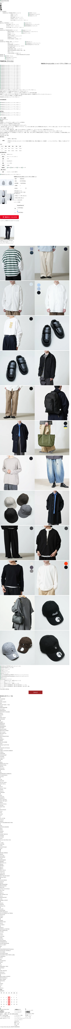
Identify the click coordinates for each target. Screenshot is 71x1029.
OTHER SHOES (14, 38)
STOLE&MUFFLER (16, 46)
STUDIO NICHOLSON (4, 943)
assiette (1, 714)
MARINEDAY (2, 857)
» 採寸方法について (18, 190)
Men (5, 682)
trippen (1, 962)
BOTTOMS (17, 17)
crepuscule (2, 758)
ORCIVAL (2, 904)
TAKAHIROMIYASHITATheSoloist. (7, 949)
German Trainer (3, 788)
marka (1, 858)
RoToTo (1, 923)
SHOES (1, 28)
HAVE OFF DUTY (3, 801)
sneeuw (1, 934)
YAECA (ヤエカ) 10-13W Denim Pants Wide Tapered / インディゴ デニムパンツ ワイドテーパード (7, 242)
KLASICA (2, 835)
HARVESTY (2, 798)
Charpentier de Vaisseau (5, 747)
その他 (15, 1025)
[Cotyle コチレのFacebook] (1, 6)
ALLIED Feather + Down (5, 704)
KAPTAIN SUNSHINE (4, 827)
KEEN (1, 829)
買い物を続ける (17, 193)
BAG (10, 43)
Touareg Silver (3, 960)
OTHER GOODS (14, 53)
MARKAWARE (3, 860)
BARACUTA (2, 723)
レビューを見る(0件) (18, 200)
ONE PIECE (16, 13)
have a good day (3, 799)
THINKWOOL (2, 956)
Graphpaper (2, 792)
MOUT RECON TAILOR (4, 875)
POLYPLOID (2, 914)
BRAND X (2, 739)
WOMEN (4, 11)
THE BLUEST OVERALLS (5, 950)
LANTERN (2, 844)
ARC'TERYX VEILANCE (5, 712)
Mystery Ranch (3, 877)
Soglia (1, 937)
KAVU (1, 828)
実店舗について (28, 1015)
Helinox (1, 802)
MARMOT (2, 861)
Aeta (1, 703)
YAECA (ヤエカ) (6, 61)
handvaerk (2, 796)
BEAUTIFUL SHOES (4, 730)
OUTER (17, 18)
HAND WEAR (15, 49)
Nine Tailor (2, 890)
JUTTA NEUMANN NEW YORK (6, 822)
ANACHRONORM (3, 707)
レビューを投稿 (17, 202)
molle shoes (2, 873)
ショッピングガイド (18, 1019)
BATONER (2, 727)
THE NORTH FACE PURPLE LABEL (7, 955)
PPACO (1, 916)
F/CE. (1, 779)
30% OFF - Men (26, 686)
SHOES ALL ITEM (4, 30)
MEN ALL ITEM (3, 23)
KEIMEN (2, 831)
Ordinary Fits (2, 906)
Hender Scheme (3, 804)
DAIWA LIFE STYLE (4, 763)
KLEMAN (2, 837)
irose (1, 812)
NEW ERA (2, 887)
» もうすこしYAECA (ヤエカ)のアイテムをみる (9, 220)
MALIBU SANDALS (4, 852)
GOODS (1, 40)
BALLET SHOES (15, 36)
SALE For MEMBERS (8, 684)
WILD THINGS (3, 979)
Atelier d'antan (3, 717)
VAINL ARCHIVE (3, 970)
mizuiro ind (2, 871)
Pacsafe (1, 909)
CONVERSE (2, 753)
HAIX (1, 795)
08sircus (1, 988)
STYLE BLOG (27, 54)
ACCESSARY (13, 44)
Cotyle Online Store (5, 1026)
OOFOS (1, 903)
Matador (1, 864)
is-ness (1, 814)
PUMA (1, 917)
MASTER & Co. (3, 862)
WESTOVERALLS (3, 978)
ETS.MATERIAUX (3, 775)
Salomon (2, 927)
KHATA (1, 832)
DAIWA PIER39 (3, 765)
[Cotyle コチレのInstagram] (1, 4)
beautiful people (3, 729)
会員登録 (16, 1014)
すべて (1, 11)
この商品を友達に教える (19, 197)
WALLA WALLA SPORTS (5, 976)
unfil (1, 965)
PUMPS (11, 34)
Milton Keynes (3, 870)
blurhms (1, 735)
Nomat (1, 896)
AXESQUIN (2, 719)
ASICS (1, 713)
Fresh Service (3, 783)
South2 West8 (3, 940)
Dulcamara (2, 768)
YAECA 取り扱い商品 (4, 135)
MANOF (1, 854)
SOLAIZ (1, 939)
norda (1, 898)
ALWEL (1, 706)
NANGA (1, 883)
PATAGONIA (2, 910)
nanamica (2, 881)
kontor (1, 838)
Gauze (1, 786)
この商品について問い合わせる (20, 195)
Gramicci (2, 791)
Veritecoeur (2, 972)
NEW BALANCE (3, 885)
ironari (1, 811)
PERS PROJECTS (4, 911)
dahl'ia (1, 762)
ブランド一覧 (28, 1016)
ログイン (2, 2)
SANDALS (12, 37)
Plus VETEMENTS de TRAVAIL (6, 913)
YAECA (1, 983)
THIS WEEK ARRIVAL (4, 689)
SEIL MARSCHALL (4, 930)
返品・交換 (16, 1024)
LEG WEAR (11, 47)
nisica (1, 891)
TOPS (14, 14)
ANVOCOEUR (3, 710)
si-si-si (1, 933)
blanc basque (2, 732)
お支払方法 (16, 1021)
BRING (1, 740)
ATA (1, 716)
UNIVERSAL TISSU (4, 966)
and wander (2, 709)
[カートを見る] (1, 10)
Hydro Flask (2, 806)
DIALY (23, 54)
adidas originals (3, 701)
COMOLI (2, 752)
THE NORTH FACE (4, 953)
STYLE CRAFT (3, 944)
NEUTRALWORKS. (4, 884)
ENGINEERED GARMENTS (5, 773)
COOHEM (2, 756)
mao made (2, 855)
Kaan (1, 825)
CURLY (1, 759)
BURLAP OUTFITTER (4, 745)
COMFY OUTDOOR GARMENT (6, 750)
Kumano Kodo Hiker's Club (5, 840)
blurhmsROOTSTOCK (4, 736)
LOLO (1, 848)
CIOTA (1, 749)
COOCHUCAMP (3, 755)
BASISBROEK (3, 726)
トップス (8, 682)
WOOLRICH (2, 980)
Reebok (1, 920)
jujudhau (1, 821)
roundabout (2, 924)
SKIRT (14, 15)
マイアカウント (17, 1016)
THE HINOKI (2, 952)
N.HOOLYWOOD (3, 880)
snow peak (2, 936)
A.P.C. (1, 700)
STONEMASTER (3, 942)
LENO (1, 845)
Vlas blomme (2, 973)
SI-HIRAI (2, 932)
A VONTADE (2, 699)
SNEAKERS (13, 30)
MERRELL (2, 865)
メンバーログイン (18, 1012)
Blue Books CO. (3, 733)
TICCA (1, 957)
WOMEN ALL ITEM (7, 13)
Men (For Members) (18, 684)
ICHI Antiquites (3, 809)
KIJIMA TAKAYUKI (4, 834)
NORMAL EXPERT (4, 900)
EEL (1, 772)
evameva (2, 776)
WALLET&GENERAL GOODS (16, 50)
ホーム (1, 680)
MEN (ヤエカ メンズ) (16, 680)
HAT (13, 41)
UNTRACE (2, 967)
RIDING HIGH (3, 921)
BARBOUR (2, 724)
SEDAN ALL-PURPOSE (4, 929)
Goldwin (1, 789)
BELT (10, 51)
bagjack (1, 722)
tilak (1, 959)
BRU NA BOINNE (3, 742)
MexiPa (1, 867)
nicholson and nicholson (5, 888)
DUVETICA (2, 769)
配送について (17, 1022)
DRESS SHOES (14, 31)
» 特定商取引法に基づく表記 (19, 192)
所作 (1, 946)
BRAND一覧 (2, 54)
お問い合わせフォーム (4, 1018)
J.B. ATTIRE (2, 818)
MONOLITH (2, 874)
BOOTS (11, 33)
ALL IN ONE (19, 20)
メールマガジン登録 (18, 1015)
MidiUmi (1, 868)
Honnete (1, 805)
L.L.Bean (2, 842)
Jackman (2, 819)
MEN (1, 21)
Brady (1, 737)
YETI (1, 985)
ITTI (1, 815)
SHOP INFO (19, 54)
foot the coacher (3, 782)
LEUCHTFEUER (3, 847)
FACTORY (2, 781)
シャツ (13, 682)
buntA (1, 743)
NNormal (1, 893)
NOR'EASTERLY (3, 897)
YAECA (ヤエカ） (7, 683)
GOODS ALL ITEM (4, 41)
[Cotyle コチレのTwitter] (1, 8)
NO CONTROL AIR (4, 894)
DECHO (1, 766)
